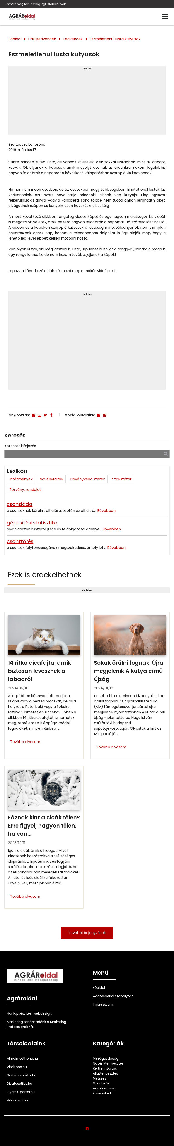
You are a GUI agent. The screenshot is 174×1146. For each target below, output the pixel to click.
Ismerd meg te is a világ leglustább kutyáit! (36, 4)
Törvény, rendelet (25, 489)
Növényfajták (51, 479)
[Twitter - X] (45, 415)
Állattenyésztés (105, 1073)
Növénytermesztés (108, 1063)
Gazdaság (101, 1083)
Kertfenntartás (105, 1068)
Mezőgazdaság (105, 1058)
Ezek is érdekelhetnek (45, 574)
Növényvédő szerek (87, 479)
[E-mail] (39, 415)
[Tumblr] (51, 415)
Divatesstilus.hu (19, 1083)
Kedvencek (73, 39)
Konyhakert (102, 1093)
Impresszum (103, 1004)
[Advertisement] (87, 102)
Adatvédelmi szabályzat (113, 996)
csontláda (19, 504)
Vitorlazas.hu (17, 1100)
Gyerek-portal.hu (21, 1092)
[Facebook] (33, 415)
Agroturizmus (104, 1088)
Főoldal (14, 39)
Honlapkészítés (19, 1013)
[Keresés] (166, 454)
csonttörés (20, 541)
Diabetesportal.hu (21, 1075)
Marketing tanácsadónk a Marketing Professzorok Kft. (36, 1024)
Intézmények (21, 479)
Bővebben (106, 510)
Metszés (99, 1078)
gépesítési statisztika (32, 523)
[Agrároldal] (21, 16)
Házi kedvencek (42, 39)
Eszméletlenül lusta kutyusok (114, 39)
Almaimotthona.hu (22, 1058)
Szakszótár (122, 479)
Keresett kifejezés (20, 445)
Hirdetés (87, 68)
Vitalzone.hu (17, 1067)
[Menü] (165, 16)
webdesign (42, 1013)
